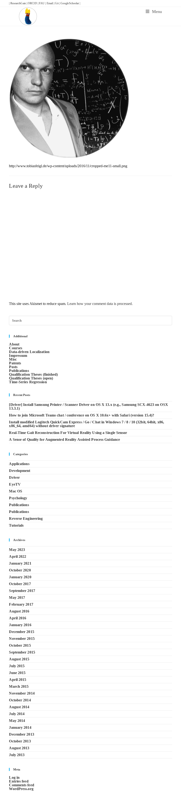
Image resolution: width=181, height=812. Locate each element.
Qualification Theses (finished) (33, 374)
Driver (14, 477)
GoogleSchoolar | (70, 3)
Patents (15, 363)
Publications (19, 371)
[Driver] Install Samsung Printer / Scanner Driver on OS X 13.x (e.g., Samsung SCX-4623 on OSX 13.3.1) (88, 406)
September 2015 (22, 652)
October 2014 (20, 700)
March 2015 (19, 686)
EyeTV (15, 484)
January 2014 (20, 727)
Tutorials (16, 525)
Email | (51, 3)
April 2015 (17, 680)
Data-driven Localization (29, 352)
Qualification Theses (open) (31, 378)
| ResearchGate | (18, 3)
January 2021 (20, 563)
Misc (12, 359)
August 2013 (19, 748)
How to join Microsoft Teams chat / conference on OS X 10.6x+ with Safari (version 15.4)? (81, 415)
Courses (15, 348)
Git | (58, 3)
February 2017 (21, 604)
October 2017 (20, 584)
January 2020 (20, 577)
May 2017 (17, 597)
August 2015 (19, 659)
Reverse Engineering (26, 518)
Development (19, 471)
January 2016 (20, 625)
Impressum (18, 356)
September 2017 (22, 591)
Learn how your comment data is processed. (100, 304)
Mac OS (15, 491)
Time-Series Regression (28, 382)
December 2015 (21, 632)
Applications (19, 464)
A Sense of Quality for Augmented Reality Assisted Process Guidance (64, 439)
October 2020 (20, 570)
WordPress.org (21, 789)
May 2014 (17, 721)
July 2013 (17, 755)
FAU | (43, 3)
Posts (13, 367)
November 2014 (21, 693)
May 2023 (17, 550)
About (14, 344)
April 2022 (17, 556)
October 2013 (20, 741)
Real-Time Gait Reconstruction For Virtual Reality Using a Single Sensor (68, 433)
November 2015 (21, 639)
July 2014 (17, 714)
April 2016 (17, 618)
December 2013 (21, 734)
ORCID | (33, 3)
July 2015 (17, 666)
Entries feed (18, 781)
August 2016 (19, 611)
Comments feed (21, 785)
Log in (14, 777)
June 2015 (17, 673)
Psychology (18, 498)
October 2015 (20, 645)
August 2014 (19, 707)
